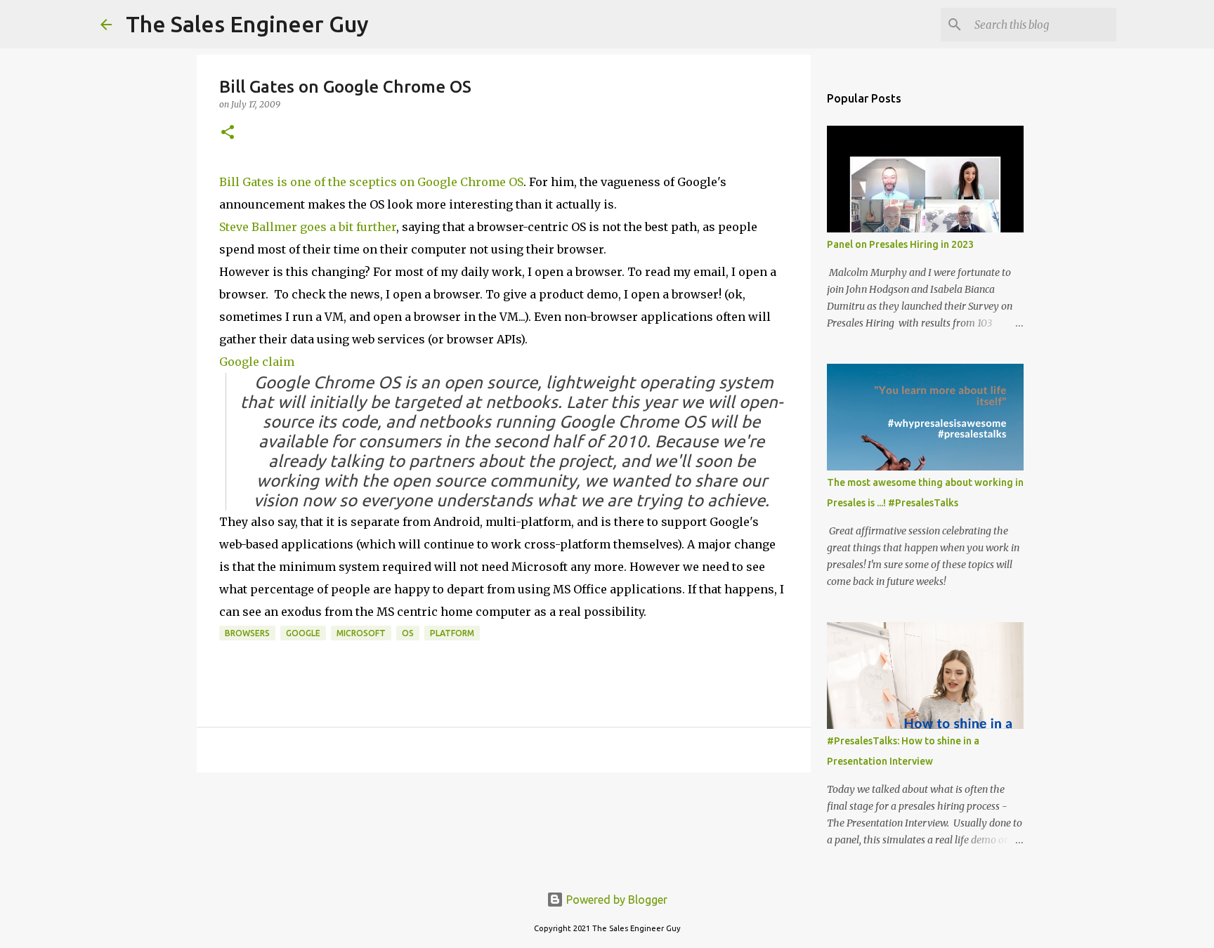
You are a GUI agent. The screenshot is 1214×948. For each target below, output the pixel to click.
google (303, 633)
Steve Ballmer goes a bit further (307, 227)
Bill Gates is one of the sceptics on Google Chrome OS (371, 182)
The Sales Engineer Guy (247, 24)
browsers (247, 633)
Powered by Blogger (615, 899)
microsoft (361, 633)
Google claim (256, 362)
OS (408, 633)
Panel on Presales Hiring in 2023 (900, 244)
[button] (227, 133)
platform (452, 633)
